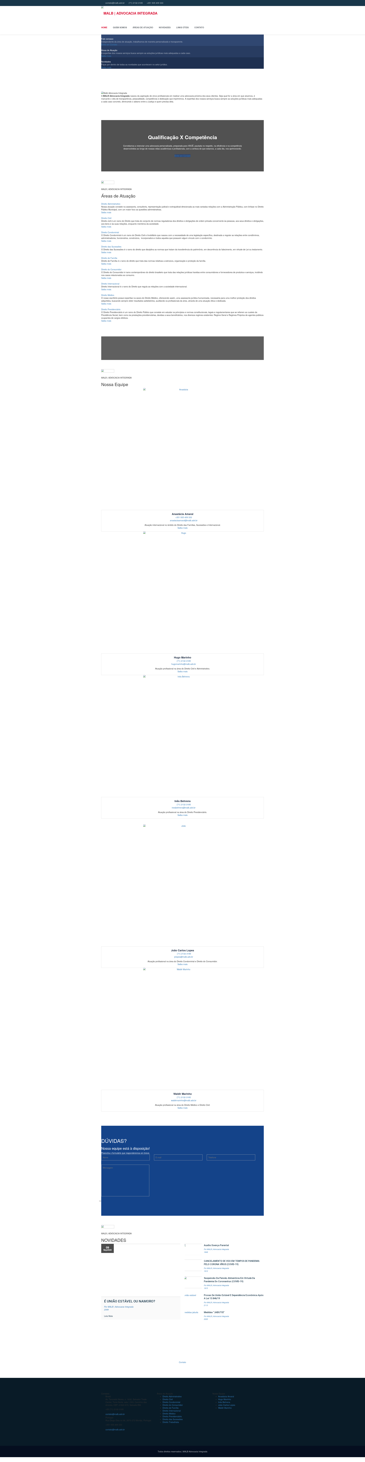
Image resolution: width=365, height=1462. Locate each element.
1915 (206, 1288)
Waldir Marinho (182, 1094)
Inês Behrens (183, 801)
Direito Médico (107, 295)
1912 (206, 1271)
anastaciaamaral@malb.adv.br (183, 520)
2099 (106, 1309)
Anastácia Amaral (182, 514)
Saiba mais (106, 212)
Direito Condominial (110, 232)
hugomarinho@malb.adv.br (183, 664)
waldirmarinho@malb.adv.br (183, 1100)
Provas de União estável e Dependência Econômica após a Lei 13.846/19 (233, 1297)
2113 (206, 1305)
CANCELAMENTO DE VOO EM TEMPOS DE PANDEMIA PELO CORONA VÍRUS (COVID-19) (231, 1262)
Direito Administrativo (110, 203)
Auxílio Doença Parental (216, 1245)
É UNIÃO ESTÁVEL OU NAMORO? (129, 1301)
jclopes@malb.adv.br (183, 956)
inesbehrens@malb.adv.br (183, 807)
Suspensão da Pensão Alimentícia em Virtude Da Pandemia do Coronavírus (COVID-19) (229, 1280)
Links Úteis (182, 27)
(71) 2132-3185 (135, 2)
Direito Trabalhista (171, 1422)
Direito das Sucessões (111, 246)
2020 (206, 1319)
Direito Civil (106, 218)
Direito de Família (109, 258)
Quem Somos (120, 27)
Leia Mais (108, 1316)
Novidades (165, 27)
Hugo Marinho (182, 657)
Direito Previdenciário (110, 309)
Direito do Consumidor (111, 269)
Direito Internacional (110, 283)
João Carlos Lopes (182, 950)
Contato (199, 27)
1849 (206, 1252)
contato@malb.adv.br (115, 2)
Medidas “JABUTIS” (214, 1312)
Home (104, 27)
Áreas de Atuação (143, 27)
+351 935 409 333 (154, 2)
